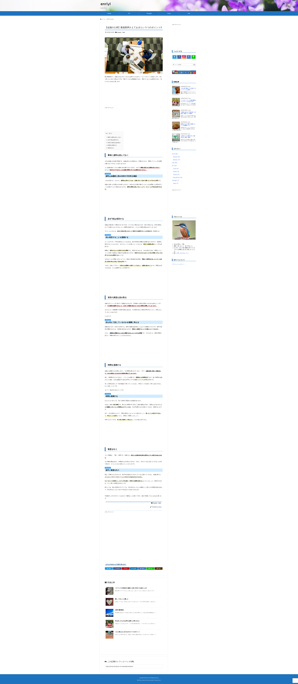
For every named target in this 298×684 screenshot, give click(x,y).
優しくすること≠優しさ (121, 599)
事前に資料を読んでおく (114, 137)
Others (176, 171)
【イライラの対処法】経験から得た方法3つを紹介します (131, 588)
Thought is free (157, 680)
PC (174, 165)
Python (176, 174)
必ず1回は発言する (113, 140)
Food (175, 154)
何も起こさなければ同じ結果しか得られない (127, 621)
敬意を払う (110, 148)
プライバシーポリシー (178, 264)
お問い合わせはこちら (182, 253)
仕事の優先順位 (119, 610)
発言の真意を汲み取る (113, 142)
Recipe (176, 157)
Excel (175, 168)
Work (123, 32)
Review (176, 160)
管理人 (160, 507)
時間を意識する (112, 145)
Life (174, 162)
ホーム (103, 19)
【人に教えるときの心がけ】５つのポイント (127, 632)
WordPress (177, 177)
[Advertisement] (134, 95)
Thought (111, 19)
